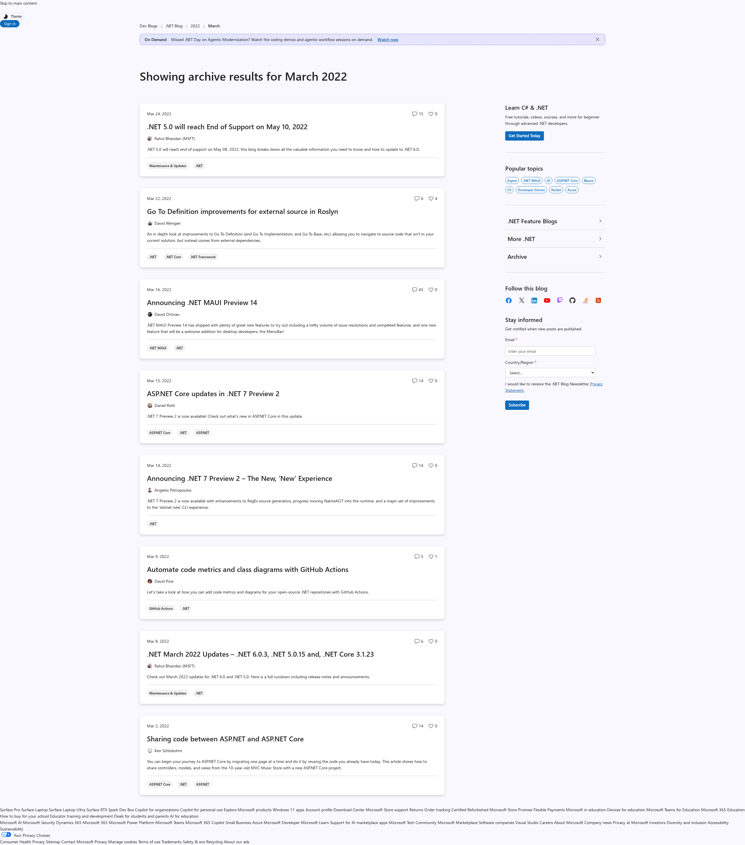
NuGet (556, 189)
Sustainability (11, 829)
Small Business (238, 822)
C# (509, 189)
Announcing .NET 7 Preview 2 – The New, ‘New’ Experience (239, 478)
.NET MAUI (531, 180)
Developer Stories (531, 189)
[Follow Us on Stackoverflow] (585, 300)
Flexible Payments (549, 809)
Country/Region (520, 362)
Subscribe (517, 405)
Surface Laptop (34, 809)
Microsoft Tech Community (413, 822)
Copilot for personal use (201, 809)
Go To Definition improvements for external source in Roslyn (242, 211)
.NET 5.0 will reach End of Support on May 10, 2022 (227, 126)
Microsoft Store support (387, 809)
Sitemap (53, 841)
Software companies (496, 822)
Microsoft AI (11, 822)
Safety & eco (194, 841)
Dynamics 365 (68, 822)
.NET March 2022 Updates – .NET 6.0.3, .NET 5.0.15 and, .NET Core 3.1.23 (260, 653)
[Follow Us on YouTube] (547, 300)
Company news (598, 822)
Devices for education (626, 809)
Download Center (349, 809)
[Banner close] (597, 39)
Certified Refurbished (469, 809)
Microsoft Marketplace (458, 822)
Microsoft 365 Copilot (204, 822)
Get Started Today (524, 135)
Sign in (9, 23)
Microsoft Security (39, 822)
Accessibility (718, 822)
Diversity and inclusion (687, 822)
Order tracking (437, 809)
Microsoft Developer (282, 822)
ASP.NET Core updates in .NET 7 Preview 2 (213, 393)
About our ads (236, 841)
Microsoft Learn (315, 822)
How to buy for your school (24, 816)
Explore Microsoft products (248, 809)
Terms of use (149, 841)
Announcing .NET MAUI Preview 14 (202, 302)
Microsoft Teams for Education (673, 809)
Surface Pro (10, 809)
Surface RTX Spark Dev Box (110, 809)
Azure (572, 189)
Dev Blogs (148, 26)
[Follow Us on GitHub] (572, 300)
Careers (546, 822)
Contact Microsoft (77, 841)
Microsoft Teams (169, 822)
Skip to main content (18, 3)
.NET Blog (174, 26)
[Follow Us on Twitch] (559, 300)
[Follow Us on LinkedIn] (534, 300)
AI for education (184, 816)
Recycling (214, 841)
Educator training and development (81, 816)
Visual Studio (526, 822)
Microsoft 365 (95, 822)
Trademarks (172, 841)
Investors (657, 822)
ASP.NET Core (567, 180)
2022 (195, 26)
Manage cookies (122, 841)
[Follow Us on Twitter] (521, 300)
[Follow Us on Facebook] (508, 300)
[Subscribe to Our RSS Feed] (598, 300)
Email (511, 339)
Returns (416, 809)
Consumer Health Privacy (22, 841)
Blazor (589, 180)
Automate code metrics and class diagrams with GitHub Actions (247, 569)
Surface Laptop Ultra (67, 809)
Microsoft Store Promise (510, 809)
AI (548, 180)
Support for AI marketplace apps (359, 822)
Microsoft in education (586, 809)
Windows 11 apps (288, 809)
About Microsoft (568, 822)
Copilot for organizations (157, 809)
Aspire (512, 180)
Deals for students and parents (141, 816)
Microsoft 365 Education (723, 809)
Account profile (319, 809)
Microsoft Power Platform (131, 822)
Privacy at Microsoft (630, 822)
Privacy (101, 841)
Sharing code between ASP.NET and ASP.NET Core (225, 738)
